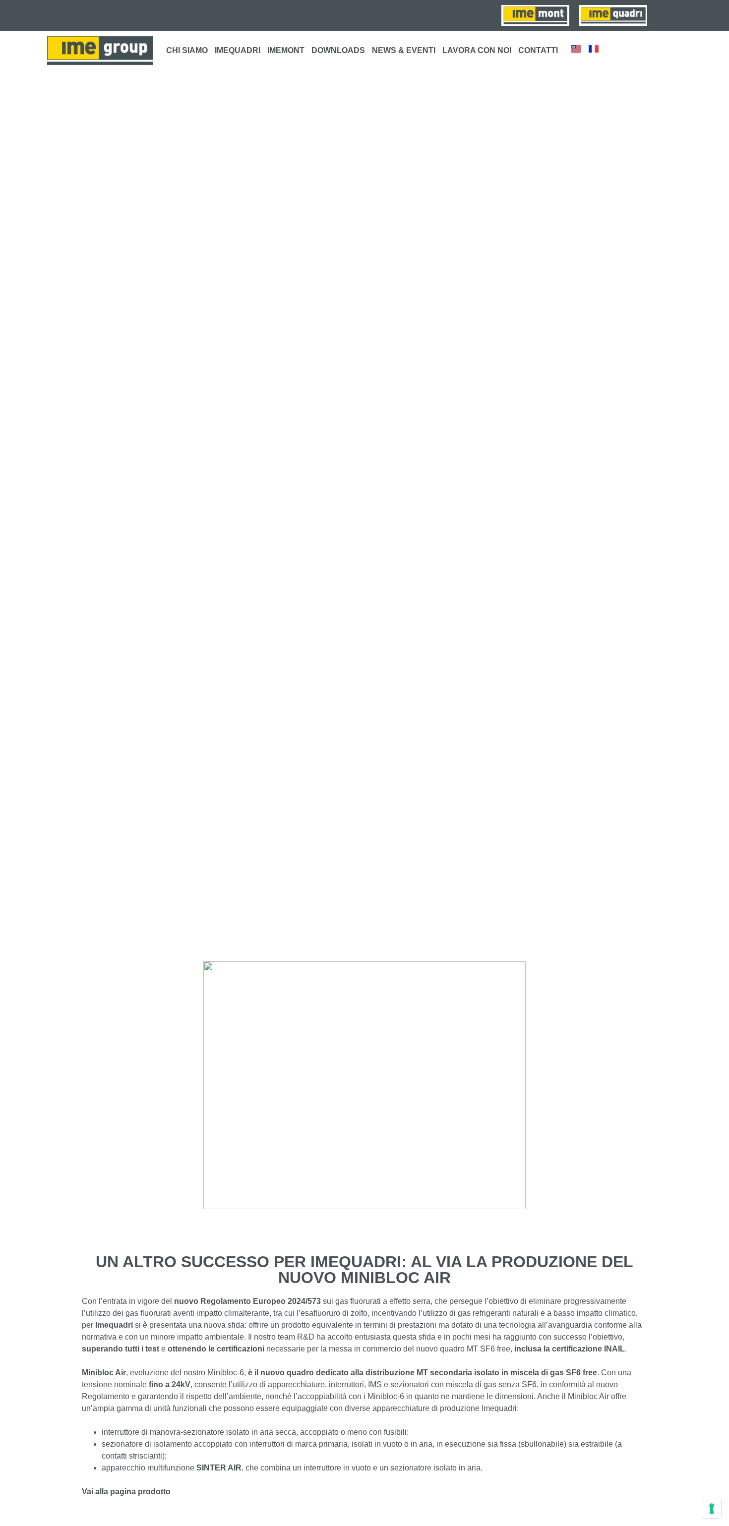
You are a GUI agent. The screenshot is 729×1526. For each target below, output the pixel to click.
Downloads (338, 50)
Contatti (538, 50)
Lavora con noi (476, 50)
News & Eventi (403, 50)
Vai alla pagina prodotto (126, 1491)
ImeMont (285, 50)
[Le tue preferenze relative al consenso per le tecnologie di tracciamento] (711, 1508)
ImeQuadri (237, 50)
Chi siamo (187, 50)
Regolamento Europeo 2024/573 (260, 1301)
